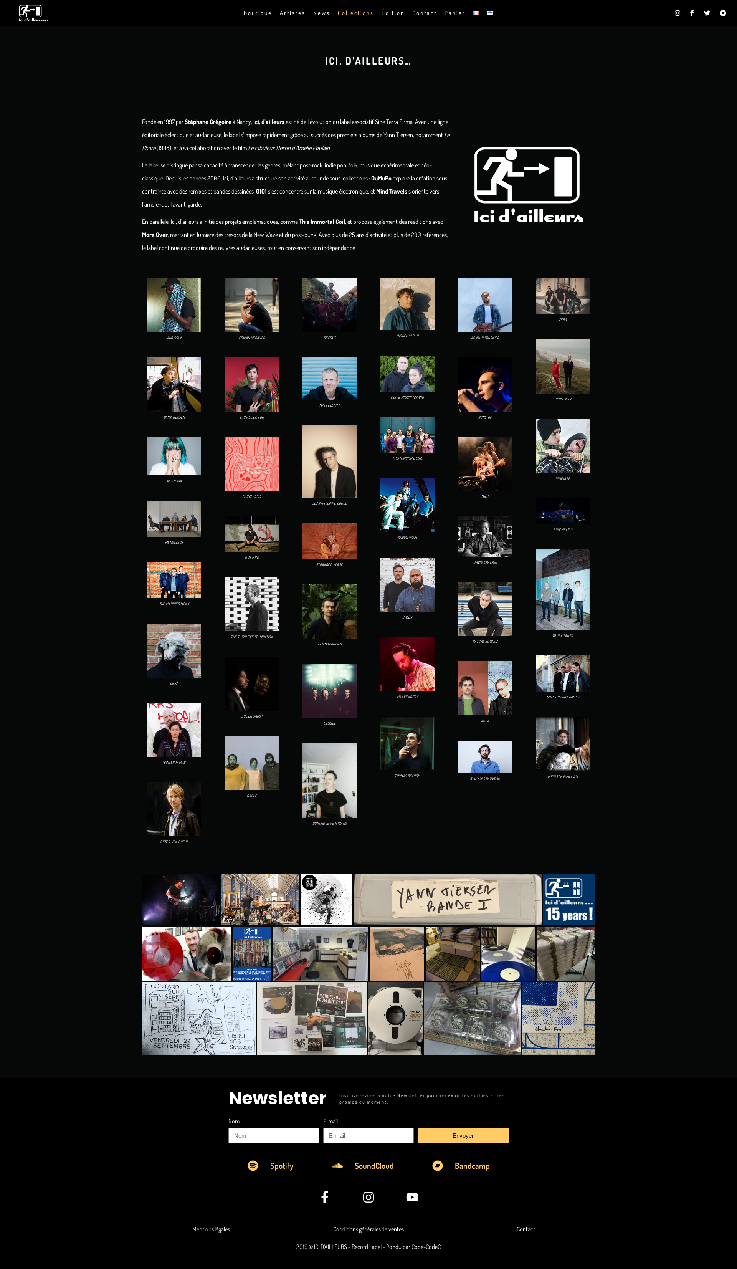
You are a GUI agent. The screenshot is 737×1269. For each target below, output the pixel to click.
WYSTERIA (174, 481)
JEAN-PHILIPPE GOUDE (329, 503)
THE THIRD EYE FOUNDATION (252, 637)
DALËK (407, 617)
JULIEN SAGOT (252, 716)
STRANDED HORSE (329, 565)
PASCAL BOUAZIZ (485, 641)
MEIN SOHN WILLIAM (563, 776)
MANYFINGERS (407, 697)
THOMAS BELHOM (407, 776)
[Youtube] (412, 1197)
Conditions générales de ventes (368, 1229)
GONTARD (252, 557)
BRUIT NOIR (562, 399)
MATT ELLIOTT (329, 405)
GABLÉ (252, 796)
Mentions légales (211, 1229)
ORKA (174, 683)
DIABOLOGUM (407, 538)
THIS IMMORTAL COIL (407, 458)
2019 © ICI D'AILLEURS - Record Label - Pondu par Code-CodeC (368, 1247)
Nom (234, 1121)
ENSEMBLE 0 (562, 530)
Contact (424, 13)
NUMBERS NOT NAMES (563, 697)
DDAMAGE (562, 478)
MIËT (485, 496)
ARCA (485, 721)
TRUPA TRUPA (562, 636)
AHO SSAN (174, 338)
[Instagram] (368, 1197)
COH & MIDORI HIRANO (407, 397)
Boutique (258, 13)
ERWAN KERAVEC (252, 338)
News (321, 13)
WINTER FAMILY (174, 762)
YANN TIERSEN (174, 417)
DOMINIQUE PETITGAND (329, 823)
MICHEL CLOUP (407, 336)
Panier (455, 13)
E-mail (330, 1121)
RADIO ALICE (252, 496)
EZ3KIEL (330, 723)
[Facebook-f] (325, 1197)
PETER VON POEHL (174, 842)
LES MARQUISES (329, 644)
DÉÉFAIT (330, 338)
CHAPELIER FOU (252, 417)
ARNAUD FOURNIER (485, 338)
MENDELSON (174, 542)
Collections (356, 13)
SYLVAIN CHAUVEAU (485, 778)
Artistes (293, 13)
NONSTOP (485, 417)
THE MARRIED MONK (174, 604)
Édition (393, 13)
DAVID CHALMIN (485, 562)
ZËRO (563, 320)
